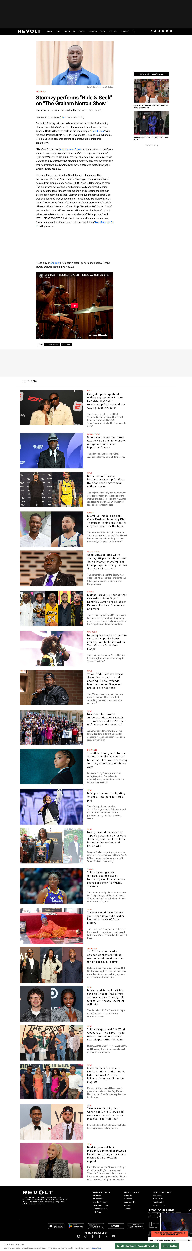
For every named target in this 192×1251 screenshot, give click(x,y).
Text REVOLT (159, 1202)
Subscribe (125, 31)
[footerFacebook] (99, 1238)
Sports (90, 513)
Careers (127, 1209)
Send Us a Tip (130, 1202)
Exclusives (93, 31)
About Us (128, 1195)
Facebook (163, 31)
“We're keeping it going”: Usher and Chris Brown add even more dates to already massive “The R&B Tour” (105, 1113)
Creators (113, 31)
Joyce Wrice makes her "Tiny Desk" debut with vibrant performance (151, 106)
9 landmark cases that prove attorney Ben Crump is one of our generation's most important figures (106, 442)
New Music (41, 91)
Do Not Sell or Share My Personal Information (137, 1246)
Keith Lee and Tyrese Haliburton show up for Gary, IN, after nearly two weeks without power (106, 481)
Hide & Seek (97, 131)
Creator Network (100, 1209)
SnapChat (159, 31)
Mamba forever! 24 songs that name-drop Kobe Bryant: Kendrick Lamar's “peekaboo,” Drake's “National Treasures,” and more (107, 601)
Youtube (171, 31)
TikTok (155, 31)
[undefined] (151, 91)
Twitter (167, 31)
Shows (49, 31)
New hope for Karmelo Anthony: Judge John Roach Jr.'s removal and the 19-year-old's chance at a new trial (106, 719)
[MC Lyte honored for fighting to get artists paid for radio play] (51, 806)
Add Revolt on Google (73, 117)
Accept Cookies (170, 1246)
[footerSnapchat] (92, 1238)
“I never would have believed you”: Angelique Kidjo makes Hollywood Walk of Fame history (106, 918)
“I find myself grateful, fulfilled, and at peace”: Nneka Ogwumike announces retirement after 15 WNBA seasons (106, 879)
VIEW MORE (151, 145)
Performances (52, 345)
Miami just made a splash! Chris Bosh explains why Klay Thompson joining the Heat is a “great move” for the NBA (106, 521)
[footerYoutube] (113, 1238)
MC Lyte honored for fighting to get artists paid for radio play (106, 796)
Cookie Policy (96, 1248)
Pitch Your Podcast (101, 1205)
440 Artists (97, 1212)
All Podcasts (98, 1199)
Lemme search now (70, 149)
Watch (58, 31)
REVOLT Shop (159, 1205)
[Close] (188, 1246)
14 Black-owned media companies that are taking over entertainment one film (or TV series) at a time (105, 956)
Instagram (152, 31)
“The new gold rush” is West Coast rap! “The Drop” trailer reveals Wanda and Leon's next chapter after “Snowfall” (106, 1034)
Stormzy (55, 262)
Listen (67, 31)
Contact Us (158, 1199)
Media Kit (128, 1205)
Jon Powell (43, 117)
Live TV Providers (100, 1202)
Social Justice (79, 31)
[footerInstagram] (78, 1238)
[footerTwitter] (106, 1238)
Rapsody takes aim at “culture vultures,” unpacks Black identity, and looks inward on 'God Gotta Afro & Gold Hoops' (107, 642)
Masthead (128, 1199)
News (103, 31)
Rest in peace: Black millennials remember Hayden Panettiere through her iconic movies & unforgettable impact (106, 1154)
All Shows (97, 1195)
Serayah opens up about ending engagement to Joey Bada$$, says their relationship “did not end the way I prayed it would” (106, 400)
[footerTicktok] (85, 1238)
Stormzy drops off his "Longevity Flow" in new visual (151, 138)
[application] (170, 1224)
